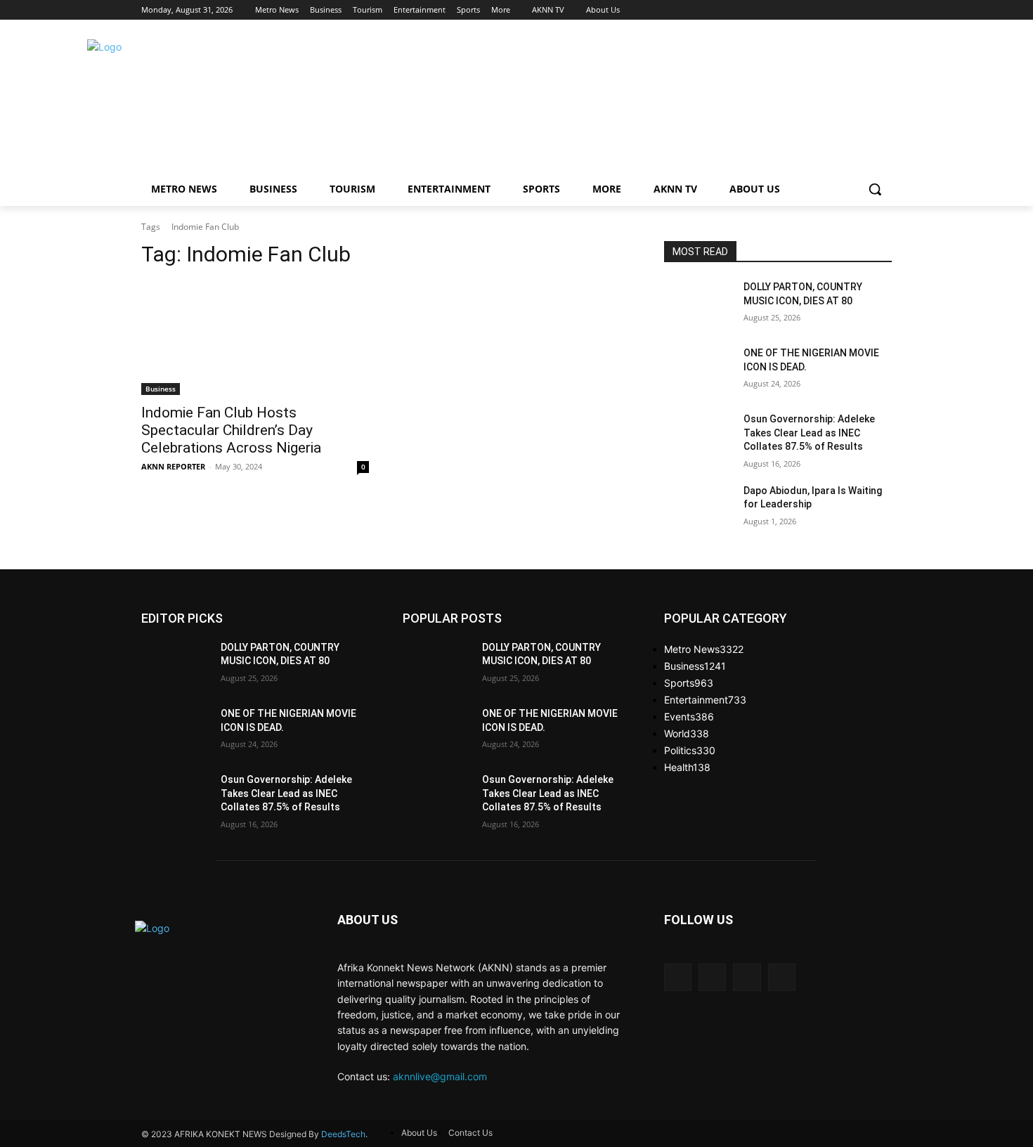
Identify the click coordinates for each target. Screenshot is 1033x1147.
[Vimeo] (864, 10)
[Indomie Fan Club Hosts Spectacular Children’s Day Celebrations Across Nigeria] (255, 338)
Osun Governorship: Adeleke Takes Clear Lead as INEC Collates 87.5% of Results (809, 432)
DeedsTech (343, 1134)
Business (160, 389)
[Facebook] (806, 10)
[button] (875, 189)
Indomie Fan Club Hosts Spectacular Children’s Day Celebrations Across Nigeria (231, 430)
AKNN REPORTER (173, 466)
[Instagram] (825, 10)
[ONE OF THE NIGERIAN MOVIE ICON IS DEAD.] (698, 370)
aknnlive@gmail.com (440, 1076)
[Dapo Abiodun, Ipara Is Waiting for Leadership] (698, 508)
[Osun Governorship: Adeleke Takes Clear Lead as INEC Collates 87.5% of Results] (698, 436)
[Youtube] (884, 10)
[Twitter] (845, 10)
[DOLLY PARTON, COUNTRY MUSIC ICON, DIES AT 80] (698, 304)
